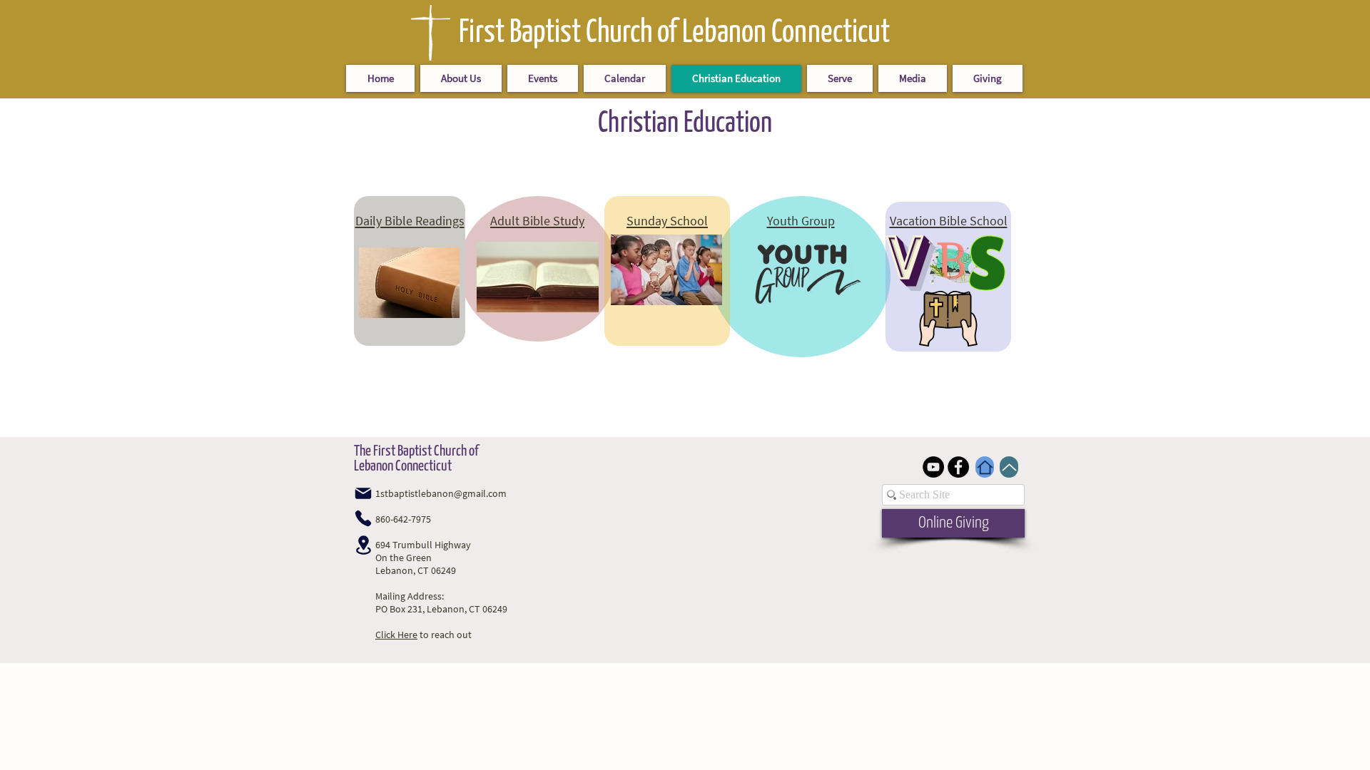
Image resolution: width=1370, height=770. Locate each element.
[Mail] (363, 493)
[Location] (363, 545)
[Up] (1009, 467)
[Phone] (363, 518)
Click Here (396, 634)
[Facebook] (958, 467)
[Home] (984, 467)
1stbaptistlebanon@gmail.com (441, 493)
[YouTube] (933, 467)
